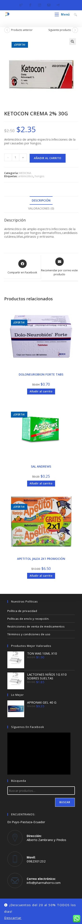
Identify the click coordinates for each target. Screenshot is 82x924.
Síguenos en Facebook (27, 727)
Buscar (65, 802)
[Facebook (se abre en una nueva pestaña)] (30, 5)
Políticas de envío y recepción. (28, 619)
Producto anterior (22, 30)
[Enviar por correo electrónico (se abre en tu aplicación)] (48, 5)
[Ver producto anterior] (7, 30)
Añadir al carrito (47, 158)
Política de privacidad (22, 611)
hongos (39, 176)
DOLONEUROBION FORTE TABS (41, 374)
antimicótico (25, 176)
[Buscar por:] (74, 14)
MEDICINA (25, 173)
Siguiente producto (59, 30)
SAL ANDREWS (41, 466)
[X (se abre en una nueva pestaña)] (23, 5)
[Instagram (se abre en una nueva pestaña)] (39, 5)
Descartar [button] (13, 918)
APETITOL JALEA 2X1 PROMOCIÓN (41, 559)
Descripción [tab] (41, 200)
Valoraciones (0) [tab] (41, 208)
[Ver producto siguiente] (75, 30)
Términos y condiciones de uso (28, 634)
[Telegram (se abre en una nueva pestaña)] (58, 5)
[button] (72, 41)
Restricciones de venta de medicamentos (36, 626)
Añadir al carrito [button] (41, 391)
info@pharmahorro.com (44, 883)
